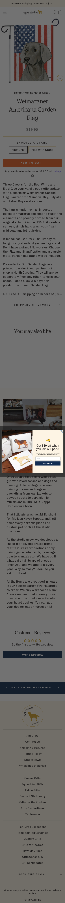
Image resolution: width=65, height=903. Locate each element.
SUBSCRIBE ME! (48, 463)
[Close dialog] (61, 431)
